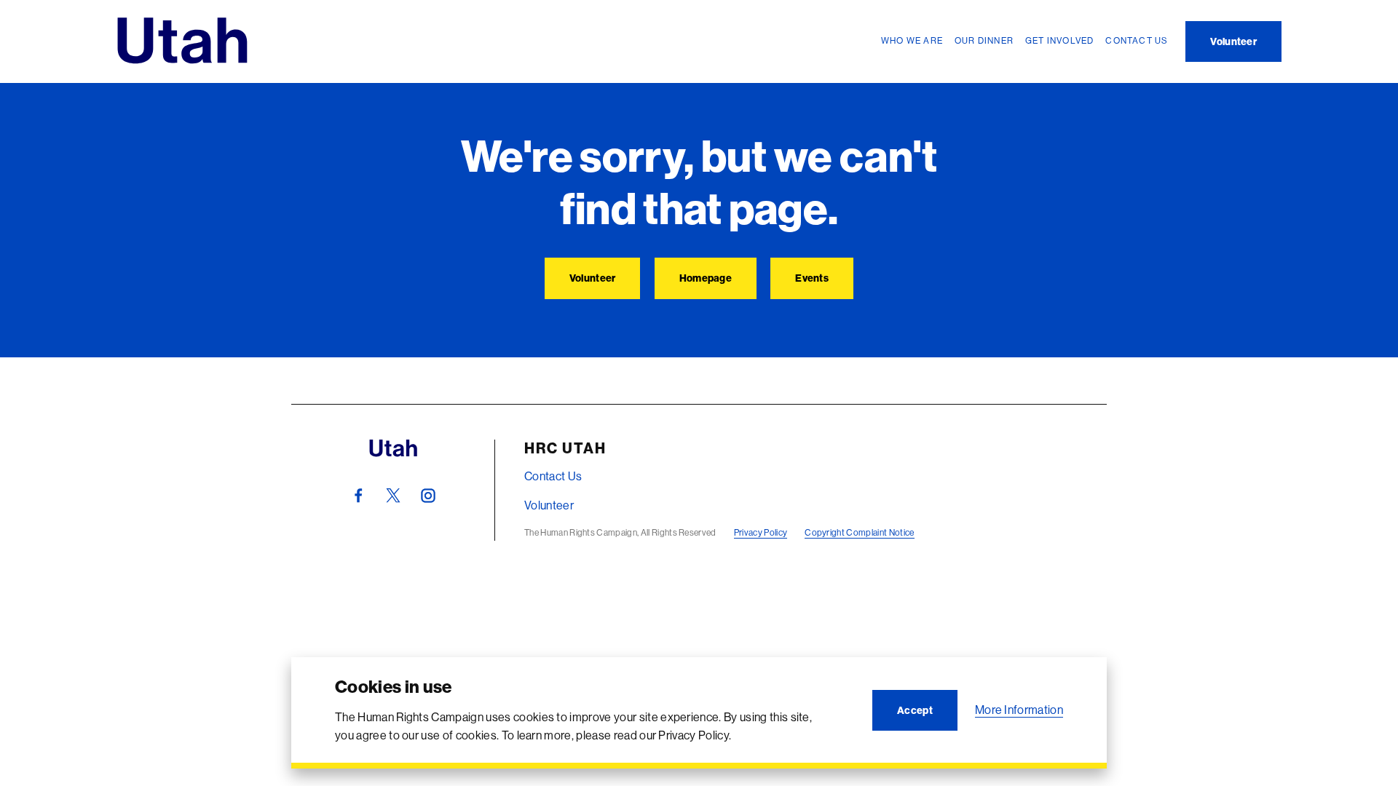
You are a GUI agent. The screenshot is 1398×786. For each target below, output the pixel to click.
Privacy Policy (760, 532)
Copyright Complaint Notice (859, 532)
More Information (1019, 709)
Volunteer (549, 505)
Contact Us (553, 476)
